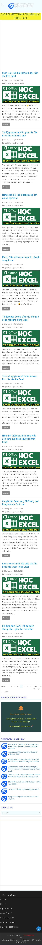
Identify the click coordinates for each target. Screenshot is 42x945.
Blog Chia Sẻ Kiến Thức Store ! (21, 714)
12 (23, 83)
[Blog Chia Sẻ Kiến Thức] (21, 6)
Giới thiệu (3, 899)
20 (38, 689)
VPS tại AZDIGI (28, 935)
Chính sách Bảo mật (7, 922)
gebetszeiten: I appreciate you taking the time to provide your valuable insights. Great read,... (23, 769)
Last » (6, 692)
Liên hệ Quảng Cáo (7, 918)
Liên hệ (2, 904)
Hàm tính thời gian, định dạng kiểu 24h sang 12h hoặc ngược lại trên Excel (19, 438)
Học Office (7, 83)
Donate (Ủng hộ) (6, 913)
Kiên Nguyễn (8, 80)
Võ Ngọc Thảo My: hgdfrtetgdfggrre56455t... (24, 789)
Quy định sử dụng (6, 909)
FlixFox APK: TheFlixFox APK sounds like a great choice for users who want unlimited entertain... (23, 746)
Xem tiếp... (6, 124)
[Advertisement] (21, 45)
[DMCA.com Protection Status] (14, 927)
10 (34, 689)
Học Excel (15, 83)
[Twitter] (21, 938)
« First (3, 686)
